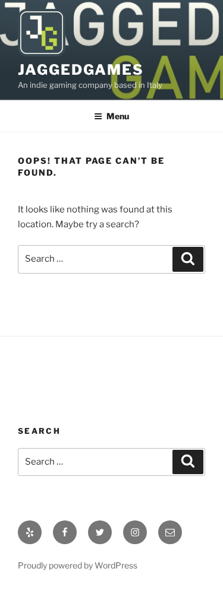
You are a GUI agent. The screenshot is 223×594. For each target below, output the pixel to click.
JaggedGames (81, 69)
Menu (117, 116)
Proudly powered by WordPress (77, 565)
